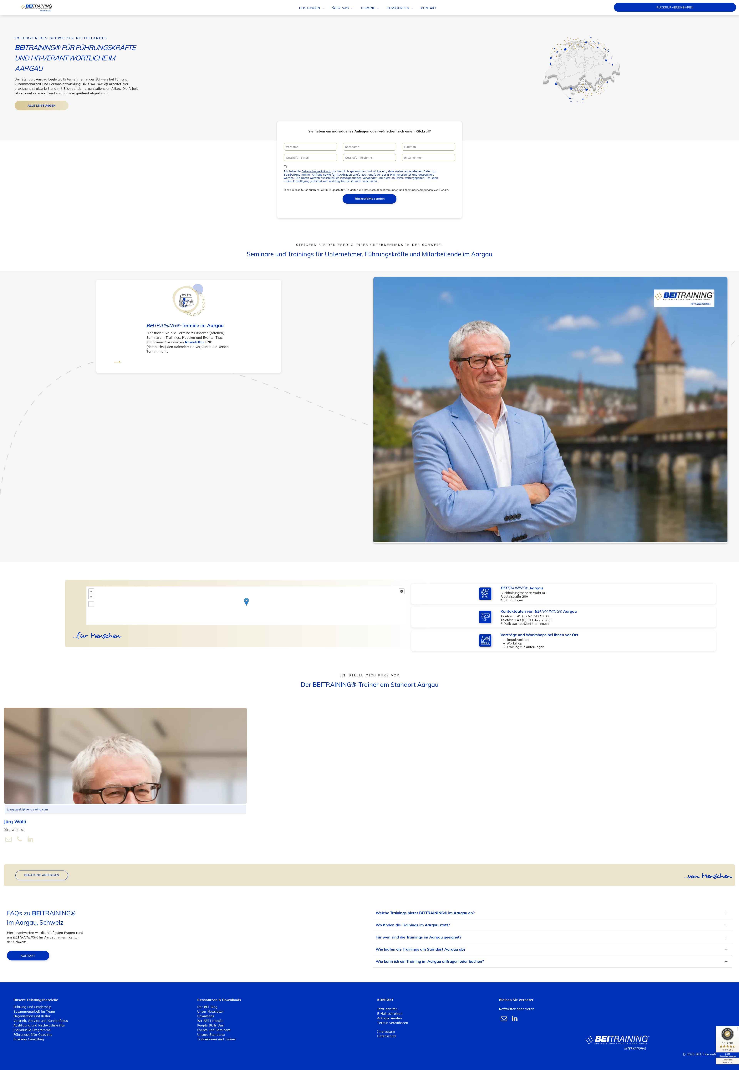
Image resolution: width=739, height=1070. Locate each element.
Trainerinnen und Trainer (216, 1039)
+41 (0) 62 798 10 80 (532, 616)
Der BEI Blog (207, 1007)
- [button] (91, 596)
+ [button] (91, 591)
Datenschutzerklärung (316, 171)
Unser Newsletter (210, 1011)
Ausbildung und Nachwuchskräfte (39, 1025)
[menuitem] (311, 8)
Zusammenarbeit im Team (34, 1011)
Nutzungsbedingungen (419, 189)
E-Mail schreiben (389, 1013)
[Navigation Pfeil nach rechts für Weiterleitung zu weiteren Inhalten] (117, 366)
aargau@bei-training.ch (530, 623)
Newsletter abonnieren (516, 1009)
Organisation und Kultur (31, 1016)
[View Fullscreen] (91, 604)
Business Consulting (28, 1039)
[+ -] (246, 606)
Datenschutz (386, 1036)
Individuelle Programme (32, 1030)
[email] (8, 839)
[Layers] (401, 591)
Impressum (386, 1031)
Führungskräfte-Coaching (32, 1034)
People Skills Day (210, 1025)
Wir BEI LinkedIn (210, 1020)
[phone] (19, 839)
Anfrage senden (389, 1018)
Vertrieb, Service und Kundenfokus (40, 1020)
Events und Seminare (214, 1030)
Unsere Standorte (211, 1034)
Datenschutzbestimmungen (381, 189)
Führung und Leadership (32, 1007)
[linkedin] (30, 839)
